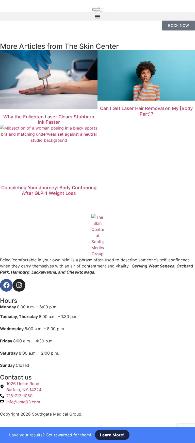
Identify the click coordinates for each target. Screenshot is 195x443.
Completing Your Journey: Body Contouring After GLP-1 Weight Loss (48, 190)
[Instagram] (19, 285)
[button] (97, 16)
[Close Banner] (11, 435)
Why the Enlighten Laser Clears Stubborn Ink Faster (48, 119)
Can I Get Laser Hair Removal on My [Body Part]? (146, 111)
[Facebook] (6, 285)
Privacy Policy (97, 414)
